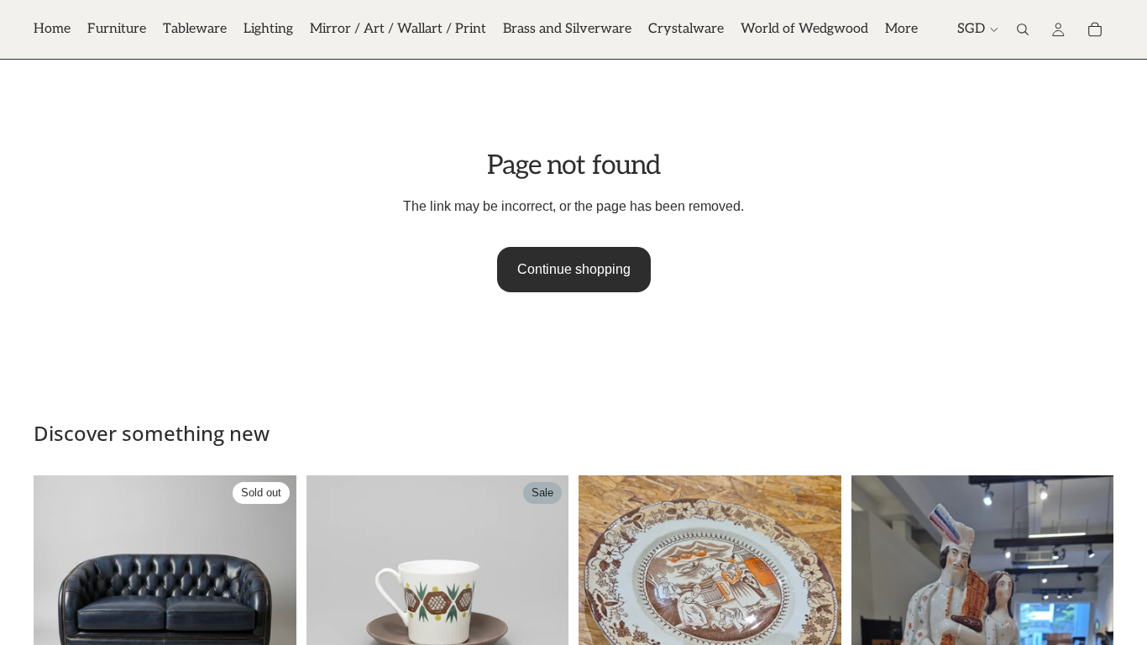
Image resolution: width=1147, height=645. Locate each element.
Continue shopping (574, 269)
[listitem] (901, 29)
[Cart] (1094, 29)
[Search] (1022, 29)
